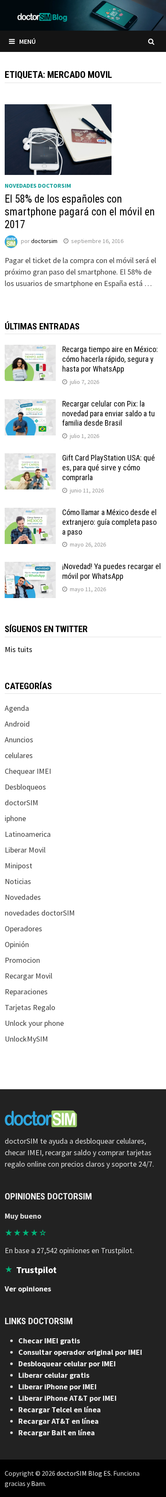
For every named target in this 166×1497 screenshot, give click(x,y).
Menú (27, 41)
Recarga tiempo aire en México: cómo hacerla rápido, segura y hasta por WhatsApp (110, 359)
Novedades (23, 897)
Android (17, 724)
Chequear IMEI (28, 771)
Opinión (17, 944)
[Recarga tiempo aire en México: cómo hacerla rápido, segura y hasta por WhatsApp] (30, 350)
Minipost (18, 865)
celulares (19, 755)
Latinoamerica (28, 834)
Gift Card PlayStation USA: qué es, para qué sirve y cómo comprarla (108, 467)
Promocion (22, 960)
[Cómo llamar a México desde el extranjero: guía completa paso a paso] (30, 513)
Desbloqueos (25, 787)
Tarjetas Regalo (30, 1007)
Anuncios (19, 739)
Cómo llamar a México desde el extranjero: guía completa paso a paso (109, 522)
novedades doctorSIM (38, 185)
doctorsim (44, 241)
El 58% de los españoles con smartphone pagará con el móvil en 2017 (80, 212)
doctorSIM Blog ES (84, 1473)
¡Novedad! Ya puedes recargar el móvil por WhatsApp (111, 571)
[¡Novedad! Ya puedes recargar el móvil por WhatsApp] (30, 567)
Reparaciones (26, 991)
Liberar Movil (25, 850)
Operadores (23, 928)
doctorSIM (21, 802)
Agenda (17, 708)
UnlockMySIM (26, 1039)
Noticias (18, 881)
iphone (15, 818)
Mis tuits (18, 649)
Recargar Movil (28, 976)
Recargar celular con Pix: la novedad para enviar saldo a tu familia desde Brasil (108, 413)
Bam (38, 1483)
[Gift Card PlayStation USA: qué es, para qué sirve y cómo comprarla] (30, 459)
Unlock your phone (34, 1023)
